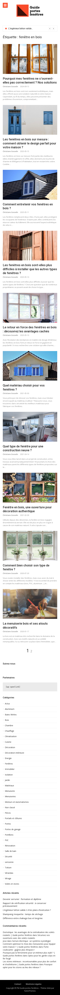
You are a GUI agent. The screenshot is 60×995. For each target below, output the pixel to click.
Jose (5, 941)
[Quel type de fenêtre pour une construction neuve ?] (30, 427)
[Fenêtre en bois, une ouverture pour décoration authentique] (30, 488)
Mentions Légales (33, 984)
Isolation (9, 774)
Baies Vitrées (11, 714)
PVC (7, 840)
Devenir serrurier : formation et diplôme (22, 899)
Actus (7, 703)
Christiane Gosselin (10, 86)
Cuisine (8, 742)
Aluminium (9, 709)
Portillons (9, 835)
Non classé (10, 807)
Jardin (7, 780)
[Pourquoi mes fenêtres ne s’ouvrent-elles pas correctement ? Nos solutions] (30, 59)
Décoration (10, 747)
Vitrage (8, 878)
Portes (8, 824)
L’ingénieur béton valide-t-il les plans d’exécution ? (27, 910)
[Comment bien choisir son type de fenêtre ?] (30, 546)
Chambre (9, 725)
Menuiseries (10, 796)
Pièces (8, 813)
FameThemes (30, 991)
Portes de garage (13, 829)
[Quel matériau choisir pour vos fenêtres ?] (30, 366)
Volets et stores (12, 884)
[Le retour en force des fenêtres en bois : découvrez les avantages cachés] (30, 308)
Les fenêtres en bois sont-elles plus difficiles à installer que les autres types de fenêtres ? (30, 269)
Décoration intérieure (14, 753)
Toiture (8, 867)
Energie (8, 758)
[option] (31, 28)
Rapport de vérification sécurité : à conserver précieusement (24, 904)
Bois (7, 720)
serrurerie (9, 862)
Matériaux (9, 785)
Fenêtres (9, 763)
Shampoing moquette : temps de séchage (28, 28)
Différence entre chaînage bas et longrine (23, 918)
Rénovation (10, 845)
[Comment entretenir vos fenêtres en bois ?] (30, 185)
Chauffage (9, 731)
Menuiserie (10, 791)
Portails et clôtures (13, 818)
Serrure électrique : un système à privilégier (31, 941)
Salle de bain (10, 851)
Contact (17, 984)
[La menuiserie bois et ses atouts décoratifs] (30, 604)
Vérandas (9, 873)
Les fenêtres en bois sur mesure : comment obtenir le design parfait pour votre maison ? (29, 143)
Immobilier (10, 769)
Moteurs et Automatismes (17, 802)
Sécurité (8, 856)
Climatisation (11, 736)
